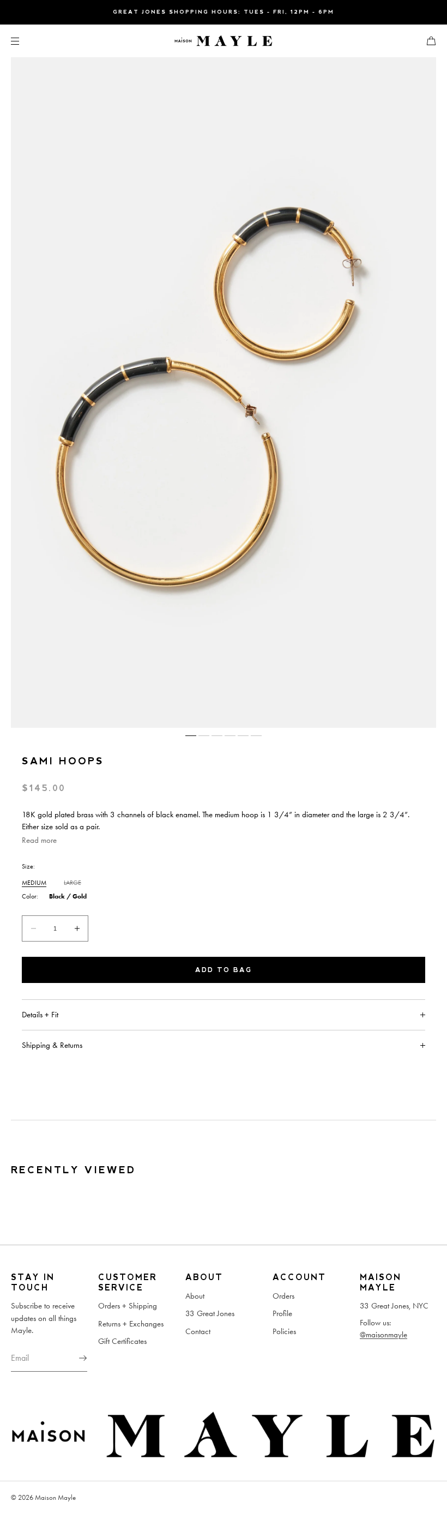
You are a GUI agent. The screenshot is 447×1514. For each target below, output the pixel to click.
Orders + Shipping (127, 1306)
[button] (427, 41)
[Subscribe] (73, 1358)
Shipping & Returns (52, 1045)
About (194, 1296)
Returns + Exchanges (131, 1324)
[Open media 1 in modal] (223, 392)
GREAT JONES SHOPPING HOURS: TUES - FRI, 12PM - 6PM (223, 12)
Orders (283, 1296)
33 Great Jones (209, 1313)
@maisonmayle (383, 1335)
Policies (284, 1331)
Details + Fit (40, 1015)
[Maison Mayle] (223, 41)
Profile (282, 1313)
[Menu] (24, 41)
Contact (197, 1331)
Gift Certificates (122, 1341)
